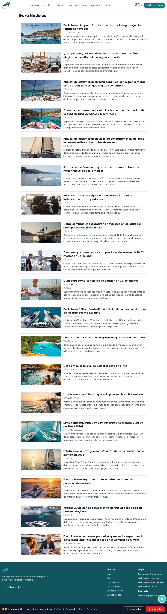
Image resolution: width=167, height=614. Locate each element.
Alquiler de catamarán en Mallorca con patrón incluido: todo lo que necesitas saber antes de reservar (103, 140)
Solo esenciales (134, 609)
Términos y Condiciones (150, 574)
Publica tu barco (154, 5)
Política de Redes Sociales (151, 582)
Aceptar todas (155, 609)
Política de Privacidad (86, 609)
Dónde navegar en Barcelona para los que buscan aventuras (104, 337)
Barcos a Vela (114, 594)
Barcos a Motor (115, 590)
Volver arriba (14, 587)
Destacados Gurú (77, 5)
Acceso (109, 5)
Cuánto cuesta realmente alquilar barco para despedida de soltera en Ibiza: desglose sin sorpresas (104, 112)
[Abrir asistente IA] (162, 599)
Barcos (110, 578)
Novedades (95, 5)
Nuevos (35, 5)
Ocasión (47, 5)
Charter (59, 5)
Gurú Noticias (114, 586)
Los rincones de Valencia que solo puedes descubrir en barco (104, 394)
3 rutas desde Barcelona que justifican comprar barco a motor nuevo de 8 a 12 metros (101, 169)
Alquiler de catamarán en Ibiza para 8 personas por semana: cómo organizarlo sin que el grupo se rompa (104, 83)
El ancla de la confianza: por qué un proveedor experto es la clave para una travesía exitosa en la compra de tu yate (103, 538)
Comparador (113, 582)
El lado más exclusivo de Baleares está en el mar (96, 366)
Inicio (109, 574)
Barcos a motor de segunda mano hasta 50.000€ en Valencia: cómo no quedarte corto (98, 197)
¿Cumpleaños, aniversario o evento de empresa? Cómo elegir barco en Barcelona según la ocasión (101, 55)
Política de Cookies (64, 609)
